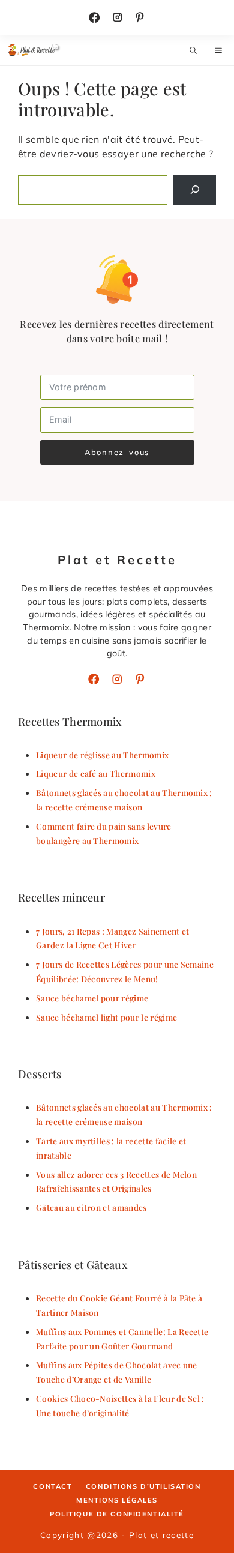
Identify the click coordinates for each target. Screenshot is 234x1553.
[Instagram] (117, 17)
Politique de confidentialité (117, 1514)
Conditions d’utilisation (143, 1486)
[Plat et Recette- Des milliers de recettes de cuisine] (34, 50)
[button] (193, 50)
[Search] (194, 190)
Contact (52, 1486)
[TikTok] (139, 17)
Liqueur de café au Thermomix (95, 773)
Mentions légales (117, 1500)
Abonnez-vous (117, 452)
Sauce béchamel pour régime (92, 997)
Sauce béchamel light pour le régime (106, 1017)
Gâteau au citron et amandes (91, 1207)
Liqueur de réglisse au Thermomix (102, 754)
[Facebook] (94, 17)
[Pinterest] (139, 679)
